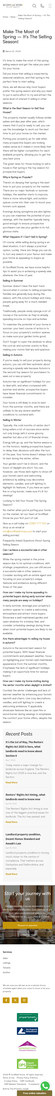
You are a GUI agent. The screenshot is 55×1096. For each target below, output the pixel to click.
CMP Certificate (27, 1081)
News (13, 17)
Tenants (6, 967)
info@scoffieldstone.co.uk (17, 531)
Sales (5, 958)
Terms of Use (8, 1077)
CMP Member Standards (15, 1084)
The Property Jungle (19, 1088)
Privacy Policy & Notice (27, 1077)
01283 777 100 (37, 523)
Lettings (6, 962)
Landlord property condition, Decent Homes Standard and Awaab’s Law (23, 838)
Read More (11, 782)
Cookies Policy (10, 1081)
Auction (6, 972)
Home (5, 17)
